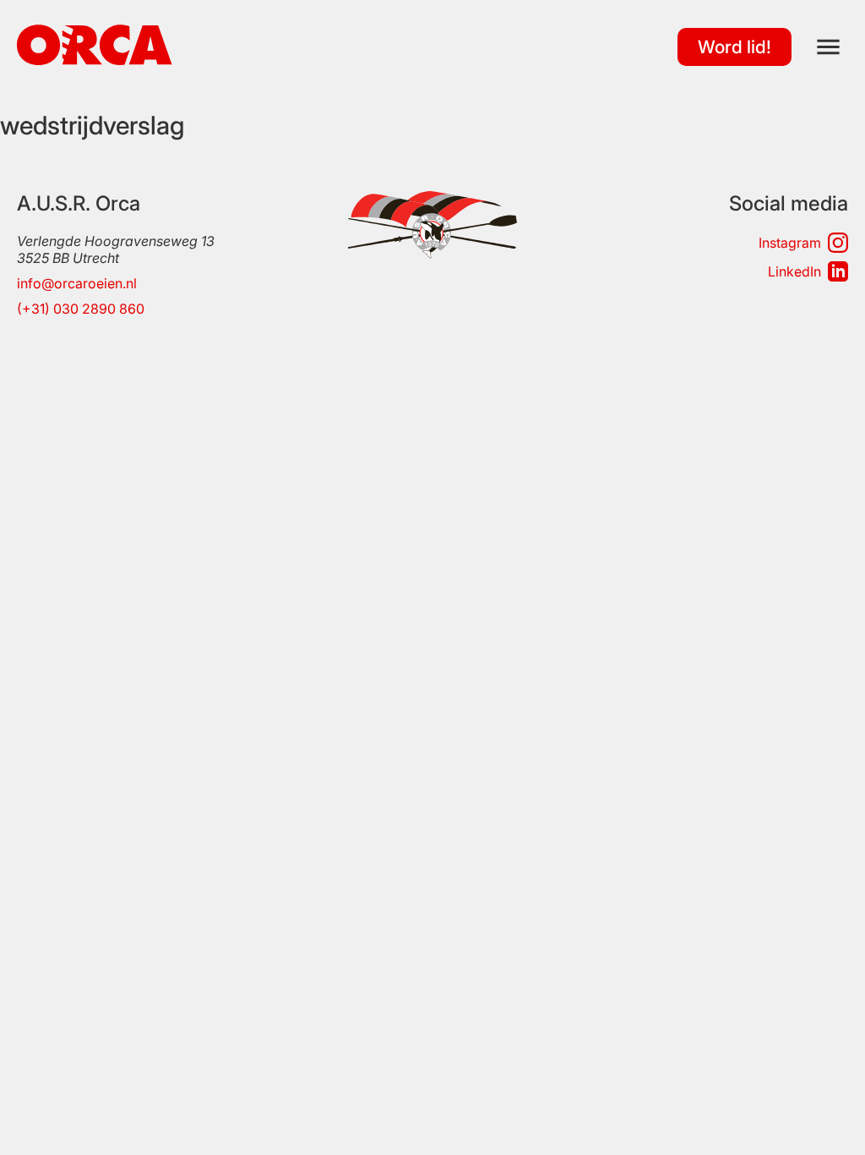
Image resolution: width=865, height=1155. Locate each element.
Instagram (790, 242)
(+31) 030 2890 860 (80, 308)
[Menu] (828, 47)
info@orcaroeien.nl (77, 283)
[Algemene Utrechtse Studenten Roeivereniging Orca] (94, 60)
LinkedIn (794, 271)
